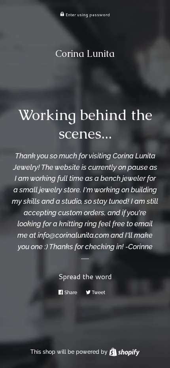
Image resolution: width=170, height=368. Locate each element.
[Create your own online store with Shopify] (124, 352)
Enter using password (87, 14)
